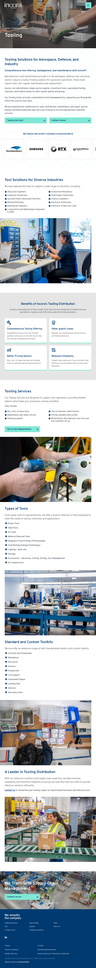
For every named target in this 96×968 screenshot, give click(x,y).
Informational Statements (47, 950)
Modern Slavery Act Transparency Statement (53, 954)
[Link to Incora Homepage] (13, 5)
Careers (32, 927)
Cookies (40, 946)
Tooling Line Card (15, 120)
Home (7, 28)
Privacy (7, 946)
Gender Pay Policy (11, 954)
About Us (57, 927)
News (55, 923)
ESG (6, 927)
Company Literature (36, 930)
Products (16, 28)
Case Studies (34, 923)
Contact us (10, 790)
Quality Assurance (11, 923)
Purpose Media (23, 962)
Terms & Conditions (11, 950)
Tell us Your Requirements (19, 429)
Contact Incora (59, 120)
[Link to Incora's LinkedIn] (6, 937)
